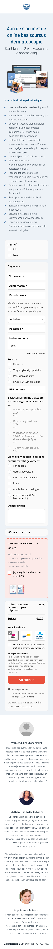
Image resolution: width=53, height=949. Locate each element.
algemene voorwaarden (32, 648)
